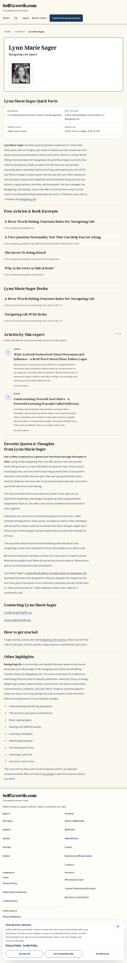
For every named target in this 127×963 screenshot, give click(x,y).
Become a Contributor (77, 897)
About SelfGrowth (74, 821)
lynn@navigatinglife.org (18, 612)
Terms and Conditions (15, 892)
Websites (70, 829)
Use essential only (63, 954)
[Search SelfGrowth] (16, 18)
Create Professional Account (80, 888)
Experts (20, 31)
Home (8, 31)
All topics (8, 821)
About (6, 18)
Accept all (24, 954)
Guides (6, 838)
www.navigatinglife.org (17, 620)
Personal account (74, 880)
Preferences (102, 954)
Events (68, 847)
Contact (69, 865)
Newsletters (71, 838)
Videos (6, 856)
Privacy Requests (12, 917)
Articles (7, 847)
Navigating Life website (52, 640)
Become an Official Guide (78, 856)
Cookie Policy (10, 901)
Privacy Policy (10, 883)
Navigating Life (27, 199)
